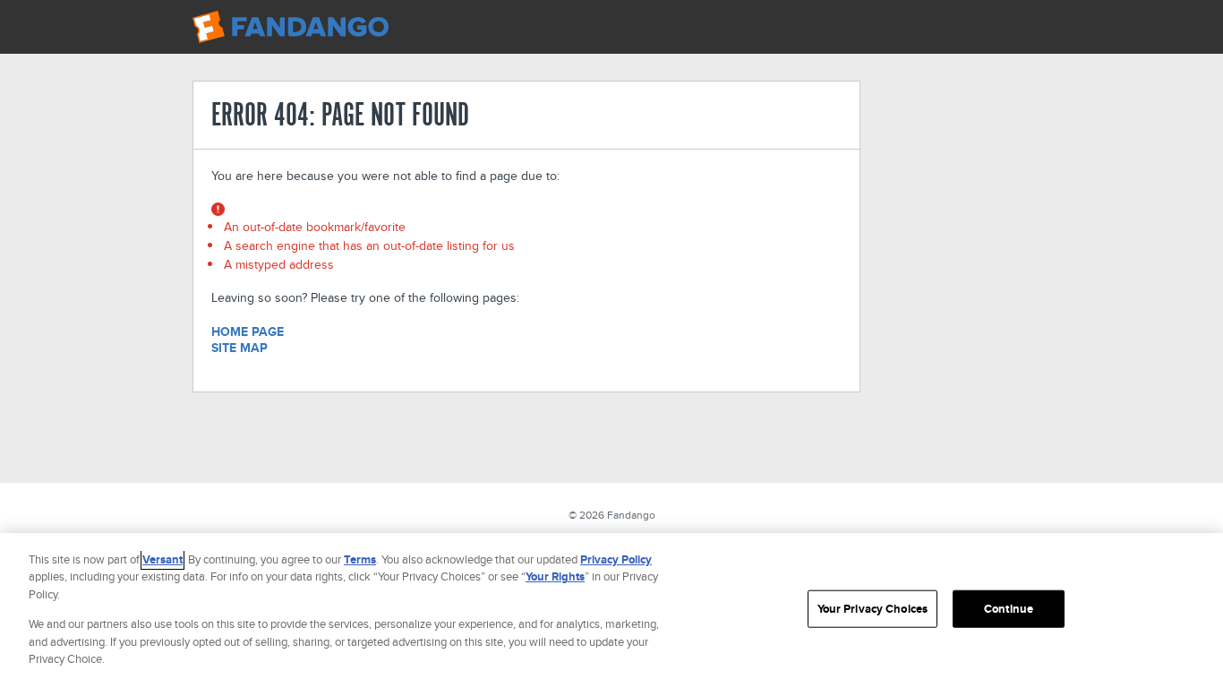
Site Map (239, 348)
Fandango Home (291, 27)
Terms (360, 559)
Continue (1008, 608)
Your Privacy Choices (872, 608)
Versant (162, 559)
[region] (611, 610)
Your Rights (555, 576)
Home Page (247, 331)
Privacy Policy (616, 559)
